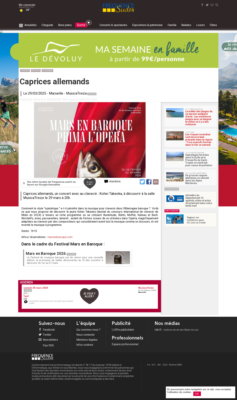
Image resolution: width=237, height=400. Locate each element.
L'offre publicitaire (123, 329)
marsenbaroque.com (60, 237)
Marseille (56, 93)
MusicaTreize (76, 93)
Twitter (46, 334)
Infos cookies (84, 344)
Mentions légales (87, 339)
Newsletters (50, 339)
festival (36, 70)
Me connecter (27, 4)
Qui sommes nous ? (88, 329)
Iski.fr (176, 329)
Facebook (48, 329)
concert (25, 70)
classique (47, 70)
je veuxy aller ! (90, 183)
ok (197, 393)
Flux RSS (48, 345)
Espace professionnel (125, 344)
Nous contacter (85, 334)
